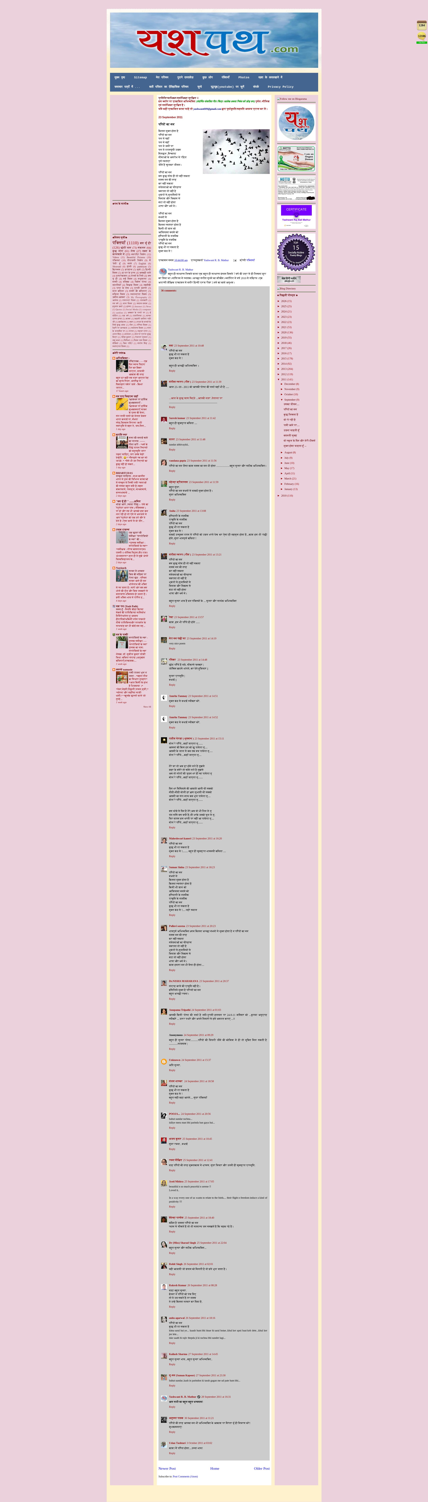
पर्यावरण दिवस (137, 328)
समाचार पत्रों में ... (127, 87)
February (289, 483)
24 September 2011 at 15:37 (196, 1060)
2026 (284, 301)
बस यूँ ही (145, 243)
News (148, 306)
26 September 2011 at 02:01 (198, 1264)
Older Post (262, 1468)
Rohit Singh (176, 1264)
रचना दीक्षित (175, 1160)
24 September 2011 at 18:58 (199, 1081)
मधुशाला (142, 278)
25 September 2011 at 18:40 (199, 1217)
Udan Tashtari (177, 1443)
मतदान (128, 334)
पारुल (131, 331)
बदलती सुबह (290, 435)
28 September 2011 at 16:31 (216, 1396)
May (287, 468)
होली (129, 266)
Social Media (132, 309)
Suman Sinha (176, 867)
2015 (284, 358)
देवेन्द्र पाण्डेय (176, 1217)
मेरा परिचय (162, 77)
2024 (284, 311)
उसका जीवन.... (291, 404)
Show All (147, 707)
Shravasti (117, 266)
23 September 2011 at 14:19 (201, 638)
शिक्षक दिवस (132, 285)
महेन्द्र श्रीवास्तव (178, 482)
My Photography (139, 297)
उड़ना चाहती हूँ (292, 430)
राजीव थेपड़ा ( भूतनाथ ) (181, 738)
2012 (284, 374)
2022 (284, 322)
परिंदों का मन (290, 409)
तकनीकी (147, 285)
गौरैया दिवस (142, 325)
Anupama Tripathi (179, 1009)
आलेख (115, 300)
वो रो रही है (290, 419)
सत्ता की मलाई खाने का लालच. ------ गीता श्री (138, 441)
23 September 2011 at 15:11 (209, 738)
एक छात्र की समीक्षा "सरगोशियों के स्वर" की (138, 536)
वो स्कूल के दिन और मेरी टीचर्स (299, 440)
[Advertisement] (126, 147)
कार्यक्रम (122, 322)
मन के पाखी (122, 634)
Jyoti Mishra (176, 1181)
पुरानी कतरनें (140, 288)
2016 (284, 353)
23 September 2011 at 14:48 (192, 659)
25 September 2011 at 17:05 (199, 1181)
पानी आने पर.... (292, 425)
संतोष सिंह (142, 343)
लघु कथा (116, 340)
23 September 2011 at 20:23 (201, 926)
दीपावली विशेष (135, 260)
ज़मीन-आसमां (119, 297)
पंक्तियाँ (225, 77)
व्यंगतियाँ (117, 285)
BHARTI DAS (124, 473)
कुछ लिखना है (291, 414)
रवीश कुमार (126, 337)
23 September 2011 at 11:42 (201, 418)
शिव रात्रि (128, 343)
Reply (172, 370)
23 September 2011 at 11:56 (202, 460)
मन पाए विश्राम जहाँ (127, 396)
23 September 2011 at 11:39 (206, 381)
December (290, 384)
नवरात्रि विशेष (138, 254)
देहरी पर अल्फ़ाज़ (120, 328)
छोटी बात (126, 247)
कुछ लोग (207, 77)
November (290, 389)
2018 (284, 343)
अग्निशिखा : (122, 358)
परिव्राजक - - (135, 361)
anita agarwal (177, 1318)
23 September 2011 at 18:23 (200, 867)
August (288, 452)
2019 (284, 337)
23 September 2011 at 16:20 (207, 838)
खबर (131, 322)
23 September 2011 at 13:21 (207, 554)
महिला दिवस (119, 294)
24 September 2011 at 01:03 (206, 1009)
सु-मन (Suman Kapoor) (182, 1375)
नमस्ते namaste (124, 669)
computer (146, 309)
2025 (284, 306)
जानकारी (143, 300)
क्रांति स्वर (121, 434)
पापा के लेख (123, 288)
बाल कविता (118, 291)
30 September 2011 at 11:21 (199, 1418)
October (289, 394)
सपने (130, 263)
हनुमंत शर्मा (118, 306)
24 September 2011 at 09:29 (198, 1035)
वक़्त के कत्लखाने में (270, 77)
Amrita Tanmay (178, 696)
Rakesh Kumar (177, 1285)
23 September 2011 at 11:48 (190, 439)
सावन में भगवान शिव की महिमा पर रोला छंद (137, 574)
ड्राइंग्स (128, 269)
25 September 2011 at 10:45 (197, 1138)
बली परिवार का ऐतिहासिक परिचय (168, 87)
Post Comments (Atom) (185, 1476)
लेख (133, 251)
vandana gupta (177, 460)
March (288, 478)
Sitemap (140, 77)
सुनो (199, 87)
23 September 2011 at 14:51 (203, 696)
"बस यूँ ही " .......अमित (128, 501)
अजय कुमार (175, 1138)
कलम (128, 319)
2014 (284, 363)
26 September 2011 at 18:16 (200, 1318)
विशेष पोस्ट (141, 281)
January (288, 489)
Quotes (119, 309)
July (286, 457)
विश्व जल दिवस (141, 340)
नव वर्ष (116, 303)
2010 (284, 495)
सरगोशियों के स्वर (138, 637)
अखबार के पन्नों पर (136, 313)
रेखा (171, 617)
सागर (172, 439)
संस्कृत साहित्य (124, 476)
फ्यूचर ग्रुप (143, 331)
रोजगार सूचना (141, 337)
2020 (284, 332)
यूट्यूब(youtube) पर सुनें (227, 87)
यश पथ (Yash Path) (127, 606)
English (142, 263)
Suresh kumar (177, 418)
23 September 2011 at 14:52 (203, 717)
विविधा (127, 340)
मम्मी (115, 281)
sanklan (119, 313)
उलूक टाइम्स (123, 529)
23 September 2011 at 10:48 (189, 345)
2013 (284, 368)
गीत (131, 325)
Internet (138, 306)
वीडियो (115, 343)
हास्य (129, 306)
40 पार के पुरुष (128, 272)
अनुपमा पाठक (176, 1418)
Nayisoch (121, 568)
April (287, 473)
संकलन (141, 247)
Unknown (174, 1060)
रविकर (173, 659)
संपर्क (256, 87)
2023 (284, 316)
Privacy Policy (281, 87)
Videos (116, 257)
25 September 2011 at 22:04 (212, 1242)
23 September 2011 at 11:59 (203, 482)
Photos (243, 77)
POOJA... (174, 1113)
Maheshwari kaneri (180, 838)
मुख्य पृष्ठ (120, 77)
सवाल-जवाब (142, 303)
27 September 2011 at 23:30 (211, 1375)
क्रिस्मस (116, 269)
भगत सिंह (117, 334)
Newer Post (167, 1468)
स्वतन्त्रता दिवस (138, 294)
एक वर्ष (125, 316)
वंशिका (126, 281)
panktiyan (142, 266)
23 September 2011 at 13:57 (189, 617)
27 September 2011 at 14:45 (203, 1354)
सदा (171, 345)
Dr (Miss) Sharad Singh (182, 1242)
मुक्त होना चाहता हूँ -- (295, 445)
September (290, 399)
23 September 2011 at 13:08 (191, 510)
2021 (284, 327)
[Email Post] (234, 260)
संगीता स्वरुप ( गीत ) (180, 381)
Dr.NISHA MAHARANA (183, 981)
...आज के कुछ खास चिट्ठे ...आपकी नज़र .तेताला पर (196, 398)
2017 (284, 348)
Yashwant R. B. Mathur (182, 1396)
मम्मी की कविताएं (138, 291)
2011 (284, 379)
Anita (172, 510)
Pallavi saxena (177, 926)
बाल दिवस (127, 303)
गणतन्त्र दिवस (129, 300)
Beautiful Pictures (136, 257)
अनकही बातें (145, 272)
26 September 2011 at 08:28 (202, 1285)
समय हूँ (120, 609)
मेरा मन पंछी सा (177, 638)
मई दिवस (127, 278)
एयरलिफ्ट (137, 316)
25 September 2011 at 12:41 (198, 1160)
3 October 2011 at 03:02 (199, 1443)
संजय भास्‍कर (176, 1081)
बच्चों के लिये (137, 275)
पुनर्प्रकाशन (121, 275)
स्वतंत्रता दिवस (119, 346)
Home (214, 1468)
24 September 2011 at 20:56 (196, 1113)
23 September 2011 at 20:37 (214, 981)
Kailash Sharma (178, 1354)
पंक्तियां (116, 260)
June (287, 463)
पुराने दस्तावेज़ (185, 77)
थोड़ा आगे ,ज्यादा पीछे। (128, 504)
